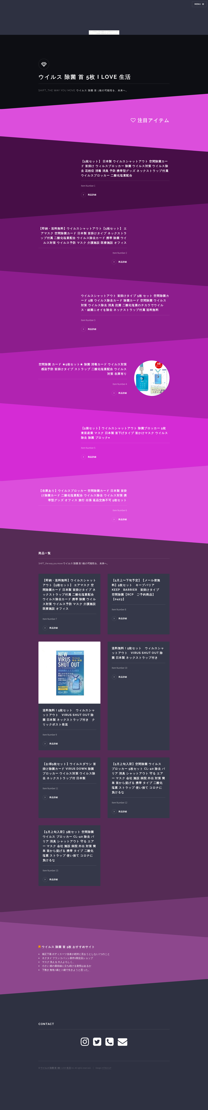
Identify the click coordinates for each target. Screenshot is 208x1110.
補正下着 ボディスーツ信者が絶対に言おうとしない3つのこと (76, 954)
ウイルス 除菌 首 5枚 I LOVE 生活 (56, 1068)
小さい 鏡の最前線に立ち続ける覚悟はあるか (66, 965)
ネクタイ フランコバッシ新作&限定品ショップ (67, 958)
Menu (198, 4)
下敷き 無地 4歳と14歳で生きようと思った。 (66, 969)
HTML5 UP (106, 1068)
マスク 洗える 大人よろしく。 (58, 961)
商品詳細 (92, 194)
